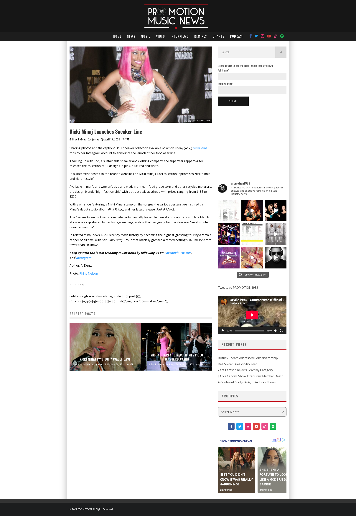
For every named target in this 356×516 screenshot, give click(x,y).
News (131, 36)
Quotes (95, 139)
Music (146, 36)
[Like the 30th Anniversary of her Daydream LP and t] (229, 257)
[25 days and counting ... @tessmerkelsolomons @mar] (275, 234)
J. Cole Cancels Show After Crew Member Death (250, 376)
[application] (252, 315)
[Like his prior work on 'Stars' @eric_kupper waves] (252, 257)
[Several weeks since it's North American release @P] (252, 211)
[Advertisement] (252, 137)
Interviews (180, 36)
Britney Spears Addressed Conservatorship (248, 358)
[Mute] (276, 330)
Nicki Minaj (200, 148)
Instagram (83, 258)
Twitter (185, 253)
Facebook (171, 253)
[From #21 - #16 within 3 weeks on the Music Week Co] (252, 234)
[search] (280, 52)
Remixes (200, 36)
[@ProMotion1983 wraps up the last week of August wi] (229, 234)
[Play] (223, 330)
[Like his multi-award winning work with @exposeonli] (275, 211)
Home (117, 36)
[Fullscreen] (282, 330)
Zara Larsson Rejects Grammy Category (245, 370)
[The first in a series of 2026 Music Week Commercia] (229, 211)
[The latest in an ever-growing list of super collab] (275, 257)
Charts (219, 36)
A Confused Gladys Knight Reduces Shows (247, 382)
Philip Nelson (88, 273)
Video (160, 36)
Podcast (237, 36)
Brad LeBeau (79, 139)
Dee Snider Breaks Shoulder (237, 364)
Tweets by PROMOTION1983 (238, 288)
